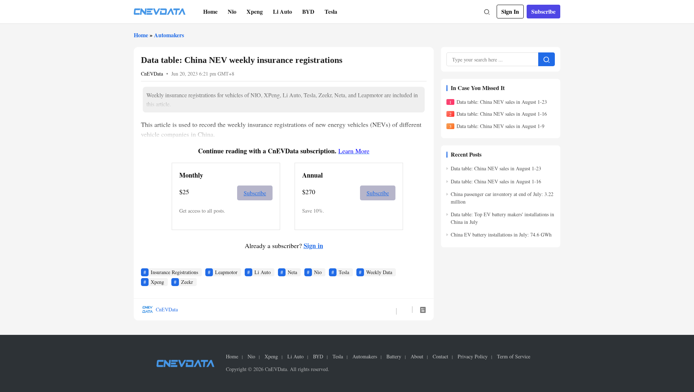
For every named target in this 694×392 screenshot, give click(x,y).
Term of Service (513, 356)
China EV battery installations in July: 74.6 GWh (501, 234)
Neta (292, 272)
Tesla (331, 11)
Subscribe (543, 11)
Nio (232, 11)
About (417, 356)
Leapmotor (226, 272)
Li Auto (282, 11)
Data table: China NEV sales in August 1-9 (500, 126)
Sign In (510, 11)
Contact (440, 356)
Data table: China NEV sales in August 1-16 (502, 113)
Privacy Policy (473, 356)
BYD (308, 11)
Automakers (169, 35)
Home (210, 11)
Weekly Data (379, 272)
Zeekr (187, 281)
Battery (393, 356)
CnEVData (152, 73)
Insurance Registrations (174, 272)
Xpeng (255, 11)
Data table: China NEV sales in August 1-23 (502, 101)
